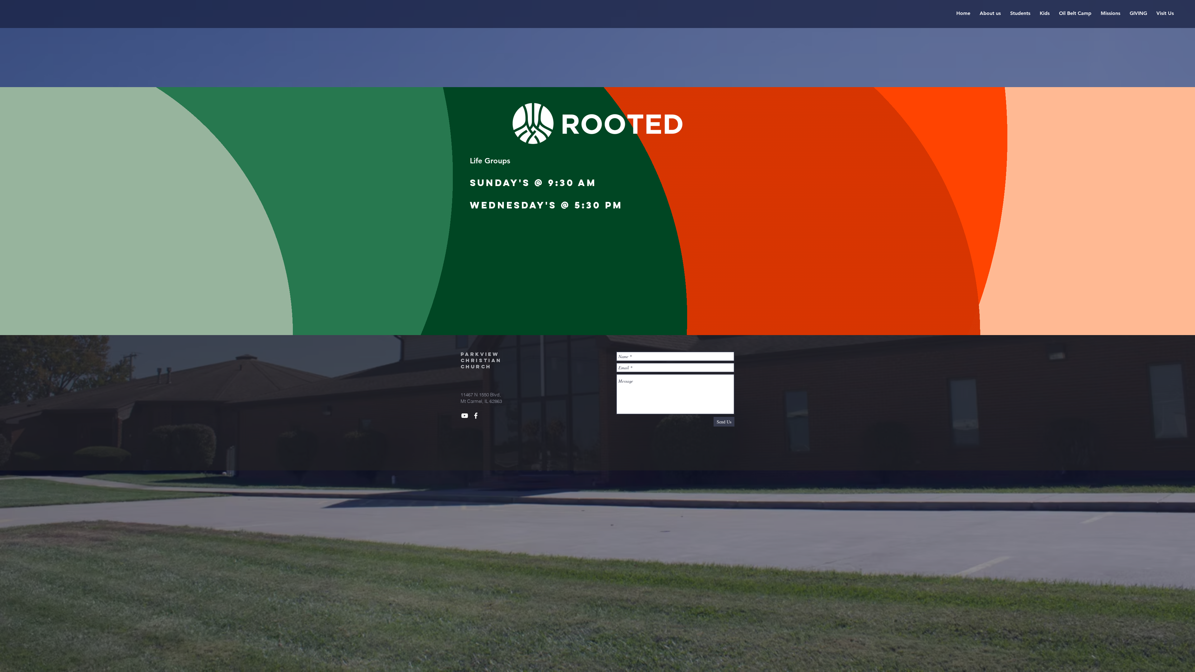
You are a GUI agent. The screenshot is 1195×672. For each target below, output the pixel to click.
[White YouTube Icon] (465, 416)
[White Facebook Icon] (476, 416)
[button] (990, 13)
